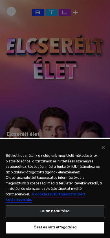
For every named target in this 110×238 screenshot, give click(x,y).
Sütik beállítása (54, 211)
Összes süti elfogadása (55, 227)
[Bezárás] (103, 147)
